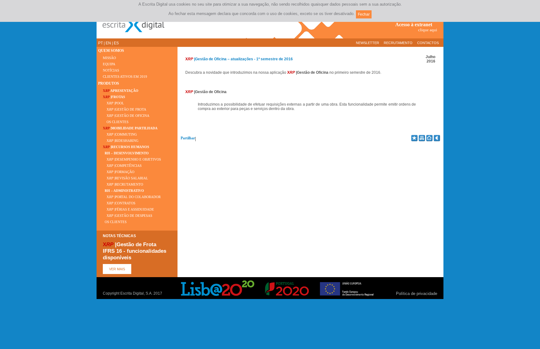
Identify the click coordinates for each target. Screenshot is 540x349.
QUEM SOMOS (111, 50)
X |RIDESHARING (120, 140)
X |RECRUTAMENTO (123, 184)
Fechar (364, 14)
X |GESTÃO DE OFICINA (126, 115)
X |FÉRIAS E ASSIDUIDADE (128, 209)
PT (100, 43)
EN (108, 43)
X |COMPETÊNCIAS (122, 165)
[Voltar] (437, 138)
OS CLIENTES (115, 122)
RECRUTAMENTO (398, 43)
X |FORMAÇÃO (118, 172)
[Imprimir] (422, 138)
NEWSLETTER (367, 43)
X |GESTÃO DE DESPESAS (127, 215)
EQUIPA (109, 64)
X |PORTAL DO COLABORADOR (132, 197)
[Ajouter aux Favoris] (414, 138)
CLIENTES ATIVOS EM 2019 (125, 76)
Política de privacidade (416, 293)
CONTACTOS (428, 43)
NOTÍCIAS (111, 70)
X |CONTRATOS (119, 203)
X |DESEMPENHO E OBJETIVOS (132, 159)
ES (116, 43)
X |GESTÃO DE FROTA (124, 109)
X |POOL (113, 103)
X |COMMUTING (120, 134)
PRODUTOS (108, 83)
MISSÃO (109, 58)
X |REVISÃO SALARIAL (125, 178)
